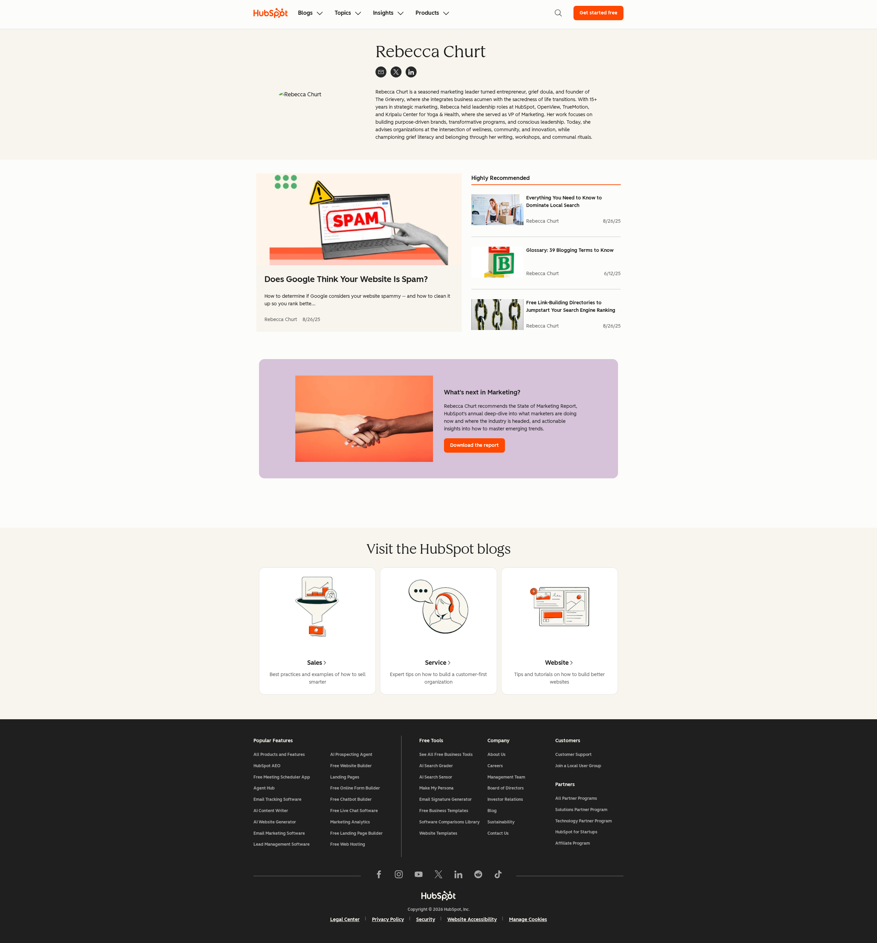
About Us (496, 754)
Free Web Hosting (347, 844)
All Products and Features (279, 754)
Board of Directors (505, 788)
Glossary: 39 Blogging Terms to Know (570, 250)
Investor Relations (505, 799)
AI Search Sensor (435, 777)
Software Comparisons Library (449, 822)
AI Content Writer (271, 810)
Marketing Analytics (350, 822)
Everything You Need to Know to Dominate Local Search (564, 201)
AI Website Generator (275, 822)
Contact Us (498, 833)
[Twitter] (438, 875)
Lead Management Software (282, 844)
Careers (495, 765)
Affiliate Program (572, 843)
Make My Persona (436, 788)
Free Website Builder (351, 765)
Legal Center (345, 919)
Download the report (474, 445)
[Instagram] (398, 875)
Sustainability (501, 822)
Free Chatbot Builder (351, 799)
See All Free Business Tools (446, 754)
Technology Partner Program (583, 821)
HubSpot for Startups (576, 832)
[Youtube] (418, 875)
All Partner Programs (576, 798)
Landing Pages (344, 777)
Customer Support (573, 754)
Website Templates (438, 833)
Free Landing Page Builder (356, 833)
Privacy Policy (388, 919)
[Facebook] (378, 875)
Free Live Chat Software (354, 810)
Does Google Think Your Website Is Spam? (346, 279)
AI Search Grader (436, 765)
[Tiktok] (498, 875)
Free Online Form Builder (355, 788)
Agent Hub (264, 788)
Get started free (598, 13)
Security (425, 919)
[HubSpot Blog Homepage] (271, 13)
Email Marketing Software (279, 833)
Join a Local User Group (578, 765)
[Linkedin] (458, 875)
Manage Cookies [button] (528, 919)
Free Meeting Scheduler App (282, 777)
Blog (492, 810)
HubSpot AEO (267, 765)
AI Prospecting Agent (351, 754)
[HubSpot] (438, 896)
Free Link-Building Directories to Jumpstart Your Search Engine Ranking (570, 306)
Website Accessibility (472, 919)
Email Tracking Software (277, 799)
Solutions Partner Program (581, 809)
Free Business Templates (443, 810)
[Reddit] (478, 875)
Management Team (506, 777)
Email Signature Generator (445, 799)
